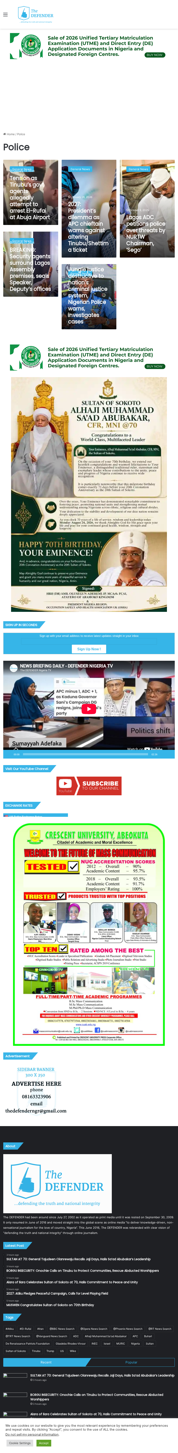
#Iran (40, 1328)
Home (10, 134)
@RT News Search (159, 1328)
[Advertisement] (89, 96)
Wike (73, 1351)
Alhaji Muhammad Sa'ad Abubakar (106, 1336)
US (62, 1351)
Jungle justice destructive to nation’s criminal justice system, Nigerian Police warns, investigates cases (87, 295)
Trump (50, 1351)
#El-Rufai (25, 1328)
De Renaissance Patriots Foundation (28, 1343)
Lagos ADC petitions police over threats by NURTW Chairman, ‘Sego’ (145, 233)
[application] (89, 710)
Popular (131, 1362)
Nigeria (135, 1343)
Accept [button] (44, 1443)
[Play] (9, 754)
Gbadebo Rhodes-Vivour (71, 1343)
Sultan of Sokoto (16, 1351)
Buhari (148, 1336)
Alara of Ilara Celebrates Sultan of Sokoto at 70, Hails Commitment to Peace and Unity (96, 1414)
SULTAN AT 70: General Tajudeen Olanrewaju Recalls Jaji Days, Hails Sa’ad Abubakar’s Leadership (102, 1375)
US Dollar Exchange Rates (26, 816)
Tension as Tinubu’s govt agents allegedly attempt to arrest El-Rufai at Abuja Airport (30, 198)
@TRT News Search (18, 1336)
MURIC (120, 1343)
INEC (95, 1343)
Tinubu (36, 1351)
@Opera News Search (94, 1328)
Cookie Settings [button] (20, 1443)
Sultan (150, 1343)
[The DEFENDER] (35, 14)
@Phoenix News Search (127, 1328)
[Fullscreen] (169, 754)
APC (135, 1336)
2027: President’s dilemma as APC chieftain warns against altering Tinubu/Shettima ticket (88, 227)
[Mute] (162, 754)
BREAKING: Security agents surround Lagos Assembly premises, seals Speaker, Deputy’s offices (30, 269)
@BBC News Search (62, 1328)
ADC (76, 1336)
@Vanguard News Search (51, 1336)
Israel (107, 1343)
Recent (46, 1362)
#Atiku (10, 1328)
